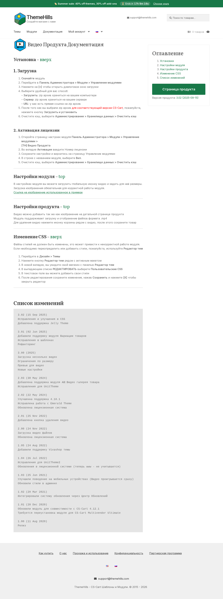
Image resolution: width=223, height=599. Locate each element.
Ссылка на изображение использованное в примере (48, 192)
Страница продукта (178, 89)
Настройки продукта (174, 69)
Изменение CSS (170, 73)
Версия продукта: (163, 97)
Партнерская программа (165, 553)
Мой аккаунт (76, 31)
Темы (17, 31)
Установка (167, 61)
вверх (46, 59)
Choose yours (161, 3)
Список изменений (172, 77)
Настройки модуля (172, 65)
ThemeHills (39, 17)
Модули (32, 31)
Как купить (46, 553)
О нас (63, 553)
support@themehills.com (143, 17)
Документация (52, 31)
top (61, 176)
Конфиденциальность (128, 553)
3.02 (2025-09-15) (187, 97)
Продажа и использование (90, 553)
